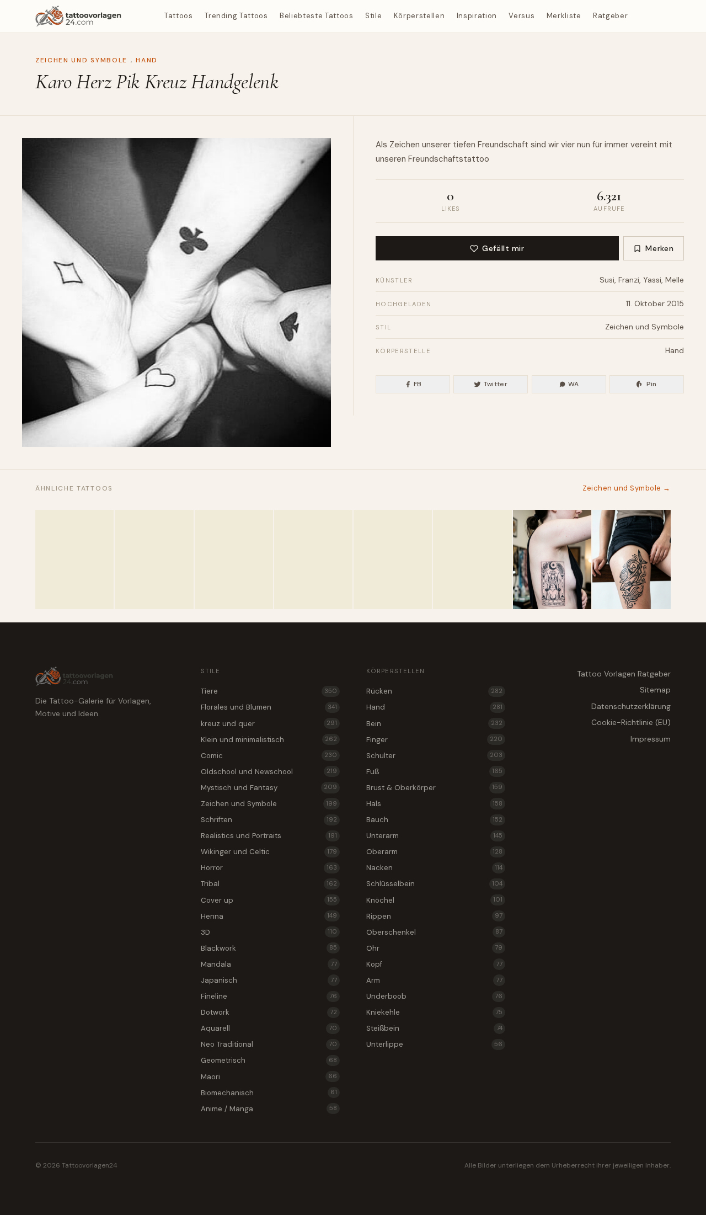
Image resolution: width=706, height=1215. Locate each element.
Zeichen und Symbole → (626, 488)
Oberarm (434, 851)
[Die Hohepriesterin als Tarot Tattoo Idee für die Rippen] (552, 559)
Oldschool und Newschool (269, 771)
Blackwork (269, 948)
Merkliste (564, 15)
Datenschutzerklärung (631, 706)
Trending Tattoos (236, 15)
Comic (269, 755)
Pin (651, 384)
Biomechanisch (269, 1092)
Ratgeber (610, 15)
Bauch (434, 819)
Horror (269, 867)
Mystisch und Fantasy (269, 787)
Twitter (496, 384)
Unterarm (434, 835)
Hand (147, 60)
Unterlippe (434, 1044)
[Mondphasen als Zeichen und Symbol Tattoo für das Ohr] (74, 559)
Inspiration (477, 15)
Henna (269, 916)
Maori (269, 1076)
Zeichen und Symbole (81, 60)
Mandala (269, 964)
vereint (643, 144)
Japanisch (269, 980)
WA (573, 384)
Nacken (434, 867)
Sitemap (655, 690)
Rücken (434, 691)
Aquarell (269, 1028)
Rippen (434, 916)
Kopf (434, 964)
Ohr (434, 948)
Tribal (269, 883)
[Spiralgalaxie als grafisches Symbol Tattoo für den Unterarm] (393, 559)
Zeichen (404, 144)
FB (418, 384)
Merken (659, 248)
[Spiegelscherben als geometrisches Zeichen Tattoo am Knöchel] (313, 559)
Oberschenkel (434, 932)
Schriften (269, 819)
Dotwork (269, 1012)
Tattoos (178, 15)
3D (269, 932)
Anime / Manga (269, 1108)
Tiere (269, 691)
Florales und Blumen (269, 707)
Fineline (269, 996)
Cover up (269, 900)
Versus (521, 15)
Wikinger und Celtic (269, 851)
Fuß (434, 771)
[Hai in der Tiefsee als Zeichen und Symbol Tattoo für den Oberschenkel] (631, 559)
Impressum (650, 739)
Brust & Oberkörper (434, 787)
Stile (373, 15)
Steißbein (434, 1028)
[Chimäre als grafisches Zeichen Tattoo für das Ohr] (154, 559)
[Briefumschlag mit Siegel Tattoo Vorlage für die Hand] (234, 559)
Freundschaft (503, 144)
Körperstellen (419, 15)
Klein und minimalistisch (269, 739)
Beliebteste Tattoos (316, 15)
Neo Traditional (269, 1044)
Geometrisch (269, 1060)
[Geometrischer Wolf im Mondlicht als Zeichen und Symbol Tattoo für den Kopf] (472, 559)
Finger (434, 739)
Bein (434, 723)
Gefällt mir (503, 248)
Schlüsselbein (434, 883)
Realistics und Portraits (269, 835)
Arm (434, 980)
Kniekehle (434, 1012)
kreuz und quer (269, 723)
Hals (434, 803)
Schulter (434, 755)
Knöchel (434, 900)
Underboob (434, 996)
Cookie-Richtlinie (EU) (631, 722)
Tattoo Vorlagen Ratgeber (624, 674)
